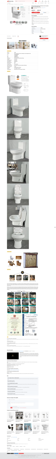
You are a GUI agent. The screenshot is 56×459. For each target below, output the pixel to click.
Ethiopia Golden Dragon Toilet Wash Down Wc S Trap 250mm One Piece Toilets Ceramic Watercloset (11, 420)
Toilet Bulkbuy (19, 450)
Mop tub (18, 440)
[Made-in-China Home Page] (10, 1)
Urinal (28, 439)
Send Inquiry (35, 12)
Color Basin (39, 438)
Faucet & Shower (40, 440)
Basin (18, 439)
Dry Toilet (24, 446)
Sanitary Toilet (8, 450)
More (7, 451)
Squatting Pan (21, 446)
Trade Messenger (16, 453)
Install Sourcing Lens (21, 453)
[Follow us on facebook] (44, 453)
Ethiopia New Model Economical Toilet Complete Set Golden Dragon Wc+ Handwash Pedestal (36, 432)
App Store (8, 453)
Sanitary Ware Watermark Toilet (14, 450)
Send (11, 407)
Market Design (8, 438)
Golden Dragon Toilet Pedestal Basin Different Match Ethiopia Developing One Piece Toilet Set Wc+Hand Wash (36, 420)
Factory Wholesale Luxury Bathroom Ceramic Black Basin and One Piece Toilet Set (10, 432)
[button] (42, 1)
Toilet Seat (10, 446)
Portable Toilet (17, 446)
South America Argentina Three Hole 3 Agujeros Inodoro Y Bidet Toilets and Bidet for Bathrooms (45, 432)
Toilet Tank (14, 446)
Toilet (7, 439)
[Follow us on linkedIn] (48, 453)
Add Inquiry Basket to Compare (19, 24)
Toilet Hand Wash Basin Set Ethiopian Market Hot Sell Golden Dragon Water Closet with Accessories (27, 420)
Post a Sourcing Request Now (23, 407)
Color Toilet (29, 438)
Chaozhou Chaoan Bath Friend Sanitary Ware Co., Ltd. (37, 7)
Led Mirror (18, 438)
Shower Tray (29, 440)
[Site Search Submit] (36, 1)
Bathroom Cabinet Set (9, 440)
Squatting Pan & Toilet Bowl (40, 439)
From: (9, 399)
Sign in (48, 1)
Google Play (12, 453)
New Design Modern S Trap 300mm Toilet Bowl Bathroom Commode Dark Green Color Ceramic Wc (19, 432)
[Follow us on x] (45, 453)
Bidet (7, 446)
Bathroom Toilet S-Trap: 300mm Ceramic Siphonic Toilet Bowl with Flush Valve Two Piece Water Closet (45, 420)
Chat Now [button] (45, 12)
